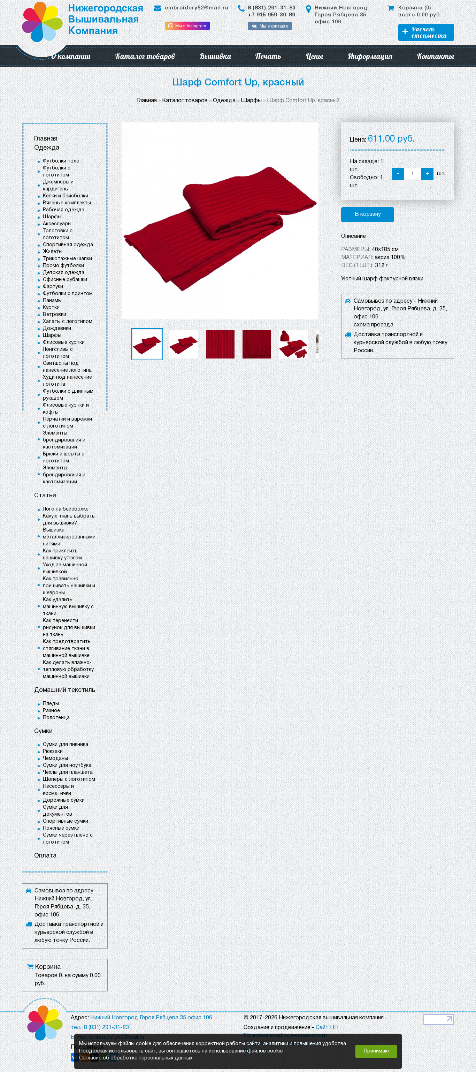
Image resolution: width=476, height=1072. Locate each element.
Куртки (51, 307)
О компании (71, 56)
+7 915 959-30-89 (271, 15)
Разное (51, 711)
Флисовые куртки (64, 342)
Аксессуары (57, 224)
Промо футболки (63, 266)
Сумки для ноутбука (67, 765)
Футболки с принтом (68, 294)
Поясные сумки (61, 828)
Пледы (51, 704)
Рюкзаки (53, 751)
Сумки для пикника (65, 744)
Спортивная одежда (68, 245)
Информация (369, 56)
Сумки (43, 731)
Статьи (45, 496)
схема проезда (373, 325)
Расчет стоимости (429, 32)
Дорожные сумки (64, 800)
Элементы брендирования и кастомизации (64, 440)
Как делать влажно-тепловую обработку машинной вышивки (68, 669)
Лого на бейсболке (66, 509)
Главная (45, 139)
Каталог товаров (145, 56)
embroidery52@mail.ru (197, 8)
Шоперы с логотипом (69, 779)
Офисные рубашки (65, 280)
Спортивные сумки (65, 821)
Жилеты (52, 252)
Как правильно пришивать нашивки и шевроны (69, 586)
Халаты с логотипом (67, 321)
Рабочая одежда (63, 210)
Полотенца (56, 718)
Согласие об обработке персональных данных (135, 1058)
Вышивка (215, 56)
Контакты (435, 56)
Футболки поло (61, 161)
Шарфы (52, 217)
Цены (314, 56)
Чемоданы (55, 758)
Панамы (52, 301)
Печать (268, 56)
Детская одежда (63, 273)
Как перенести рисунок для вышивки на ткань (69, 628)
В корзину (368, 214)
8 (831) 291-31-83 (271, 8)
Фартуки (53, 287)
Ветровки (54, 314)
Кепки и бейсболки (65, 196)
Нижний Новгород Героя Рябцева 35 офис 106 (341, 15)
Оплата (45, 856)
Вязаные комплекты (67, 203)
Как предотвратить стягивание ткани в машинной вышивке (67, 649)
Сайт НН (327, 1027)
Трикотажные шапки (67, 259)
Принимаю (376, 1051)
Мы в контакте (274, 26)
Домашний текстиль (64, 690)
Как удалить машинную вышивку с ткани (68, 607)
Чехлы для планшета (68, 772)
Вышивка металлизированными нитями (69, 537)
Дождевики (57, 328)
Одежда (46, 148)
